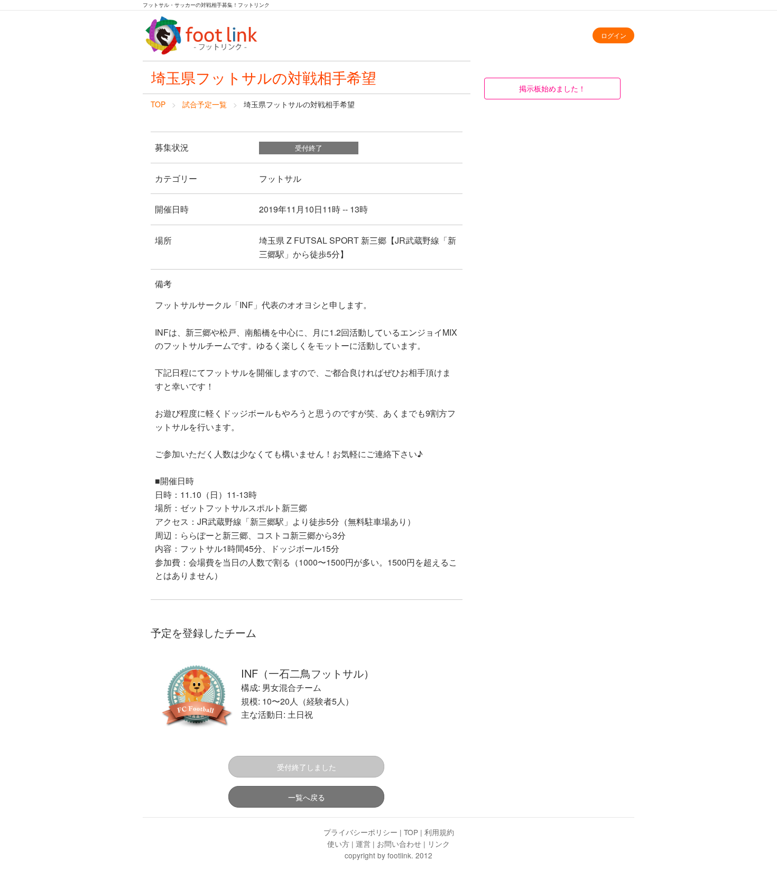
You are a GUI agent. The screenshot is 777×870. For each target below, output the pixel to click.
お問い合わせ (399, 843)
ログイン (613, 35)
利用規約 (439, 832)
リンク (439, 843)
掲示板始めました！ (552, 88)
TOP (158, 104)
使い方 (338, 843)
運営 (363, 843)
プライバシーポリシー (360, 832)
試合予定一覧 (204, 104)
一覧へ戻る (306, 796)
